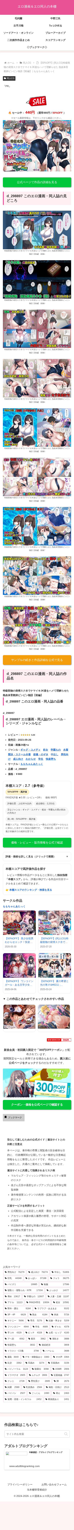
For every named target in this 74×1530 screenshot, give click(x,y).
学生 (40, 758)
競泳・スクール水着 (19, 754)
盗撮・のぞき (40, 754)
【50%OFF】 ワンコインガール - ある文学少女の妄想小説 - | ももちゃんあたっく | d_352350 (19, 983)
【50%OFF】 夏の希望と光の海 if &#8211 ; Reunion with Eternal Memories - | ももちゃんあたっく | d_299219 (54, 983)
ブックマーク (15, 1117)
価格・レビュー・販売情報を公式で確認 (37, 842)
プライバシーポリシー (20, 1484)
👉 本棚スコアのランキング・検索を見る (29, 889)
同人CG (10, 78)
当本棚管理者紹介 (37, 1489)
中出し (54, 754)
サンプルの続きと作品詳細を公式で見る (37, 659)
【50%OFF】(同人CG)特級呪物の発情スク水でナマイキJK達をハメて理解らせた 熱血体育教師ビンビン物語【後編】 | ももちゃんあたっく (54, 940)
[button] (66, 1434)
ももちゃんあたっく (31, 763)
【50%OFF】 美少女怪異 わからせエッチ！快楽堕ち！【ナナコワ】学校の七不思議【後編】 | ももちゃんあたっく (19, 940)
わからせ (31, 758)
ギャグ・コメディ (30, 749)
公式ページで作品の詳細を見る (37, 182)
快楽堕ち (51, 758)
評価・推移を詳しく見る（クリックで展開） (37, 856)
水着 (65, 749)
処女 (45, 749)
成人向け (18, 758)
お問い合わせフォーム (54, 1484)
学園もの (56, 749)
